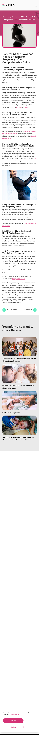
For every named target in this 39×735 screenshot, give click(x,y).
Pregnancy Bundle (18, 279)
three (27, 107)
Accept (13, 720)
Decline (13, 727)
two (20, 107)
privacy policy (14, 714)
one (17, 107)
